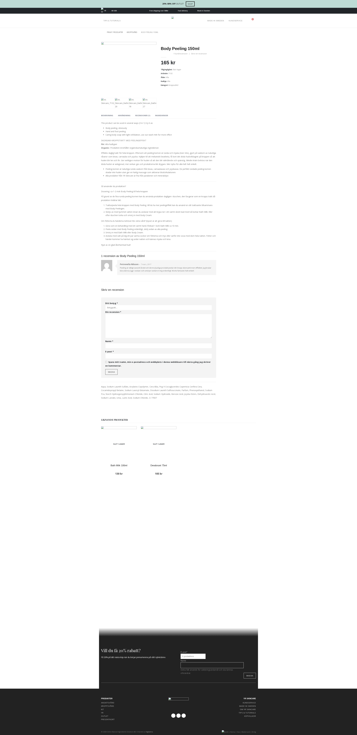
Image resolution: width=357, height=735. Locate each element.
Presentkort (108, 719)
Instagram (184, 716)
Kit (102, 709)
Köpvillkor (250, 716)
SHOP (190, 4)
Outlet (104, 716)
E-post (109, 351)
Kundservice (236, 21)
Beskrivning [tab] (107, 115)
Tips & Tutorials (112, 21)
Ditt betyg (111, 303)
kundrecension (180, 53)
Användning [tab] (124, 115)
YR (102, 713)
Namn (109, 341)
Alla (167, 77)
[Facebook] (245, 11)
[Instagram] (254, 11)
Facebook (173, 716)
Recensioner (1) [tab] (142, 115)
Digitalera (149, 732)
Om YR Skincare (248, 709)
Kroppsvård (173, 85)
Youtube (178, 716)
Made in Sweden (215, 21)
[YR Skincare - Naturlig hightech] (178, 21)
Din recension (113, 312)
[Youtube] (249, 11)
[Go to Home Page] (102, 32)
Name (183, 661)
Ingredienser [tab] (161, 115)
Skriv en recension (199, 53)
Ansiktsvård (107, 703)
